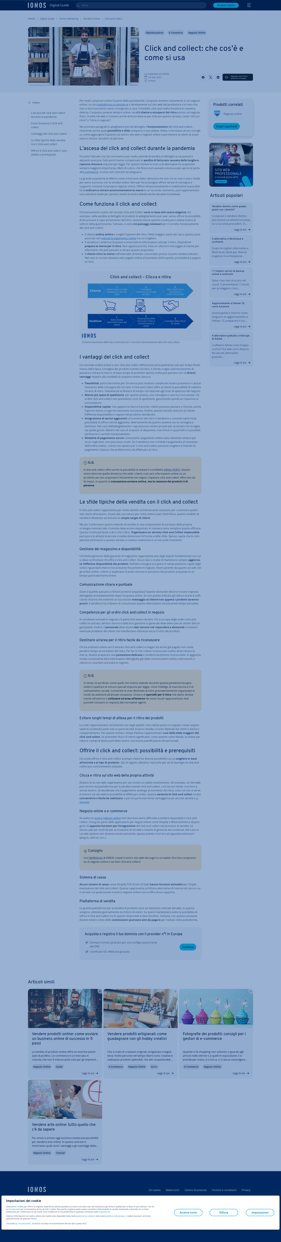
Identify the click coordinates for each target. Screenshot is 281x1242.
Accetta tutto (14, 1209)
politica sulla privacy (116, 1216)
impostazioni (104, 1212)
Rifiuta (34, 1218)
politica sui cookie (85, 1216)
